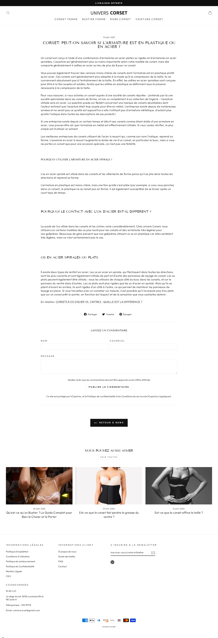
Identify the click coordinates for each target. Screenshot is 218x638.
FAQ (60, 561)
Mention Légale (14, 571)
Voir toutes (109, 457)
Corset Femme (66, 19)
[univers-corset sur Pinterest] (112, 562)
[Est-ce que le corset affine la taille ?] (178, 485)
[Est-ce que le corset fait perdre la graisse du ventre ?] (109, 485)
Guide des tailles (66, 556)
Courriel (117, 340)
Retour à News (111, 422)
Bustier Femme (94, 19)
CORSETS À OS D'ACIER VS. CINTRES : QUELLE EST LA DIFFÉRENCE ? (99, 302)
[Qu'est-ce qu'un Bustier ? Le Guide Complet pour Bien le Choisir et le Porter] (39, 485)
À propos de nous (67, 551)
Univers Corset (109, 626)
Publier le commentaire (109, 387)
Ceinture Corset (149, 19)
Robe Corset (120, 19)
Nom (44, 340)
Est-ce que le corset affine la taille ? (179, 512)
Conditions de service (132, 396)
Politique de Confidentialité (20, 566)
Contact (62, 566)
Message (48, 356)
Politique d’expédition (17, 551)
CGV (8, 576)
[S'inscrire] (153, 553)
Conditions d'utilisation (18, 556)
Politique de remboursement (20, 561)
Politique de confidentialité (101, 396)
